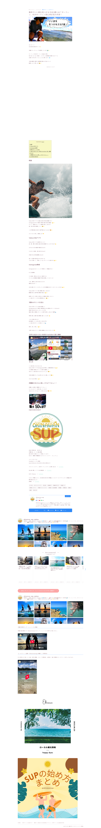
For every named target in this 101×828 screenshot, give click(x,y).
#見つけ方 (35, 490)
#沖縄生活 (65, 487)
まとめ (31, 153)
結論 (31, 144)
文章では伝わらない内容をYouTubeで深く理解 (40, 151)
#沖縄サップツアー (33, 487)
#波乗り (69, 487)
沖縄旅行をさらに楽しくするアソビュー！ (39, 154)
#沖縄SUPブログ (56, 485)
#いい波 (31, 485)
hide (43, 141)
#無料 (31, 490)
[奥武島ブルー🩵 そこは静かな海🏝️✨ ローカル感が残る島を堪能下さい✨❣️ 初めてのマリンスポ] (26, 532)
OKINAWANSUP (34, 156)
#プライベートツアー (37, 485)
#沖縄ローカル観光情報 (53, 487)
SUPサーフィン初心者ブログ (48, 9)
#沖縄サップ (63, 485)
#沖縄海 (59, 487)
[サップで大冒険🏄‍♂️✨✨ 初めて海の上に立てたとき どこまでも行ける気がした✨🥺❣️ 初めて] (59, 532)
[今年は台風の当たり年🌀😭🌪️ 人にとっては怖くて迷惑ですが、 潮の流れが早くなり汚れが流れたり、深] (75, 532)
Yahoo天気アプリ (34, 146)
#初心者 (44, 485)
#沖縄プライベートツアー (42, 487)
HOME (19, 822)
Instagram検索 (34, 148)
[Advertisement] (50, 85)
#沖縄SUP (49, 485)
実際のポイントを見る (35, 149)
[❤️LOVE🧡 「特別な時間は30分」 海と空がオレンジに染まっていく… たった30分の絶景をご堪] (42, 532)
